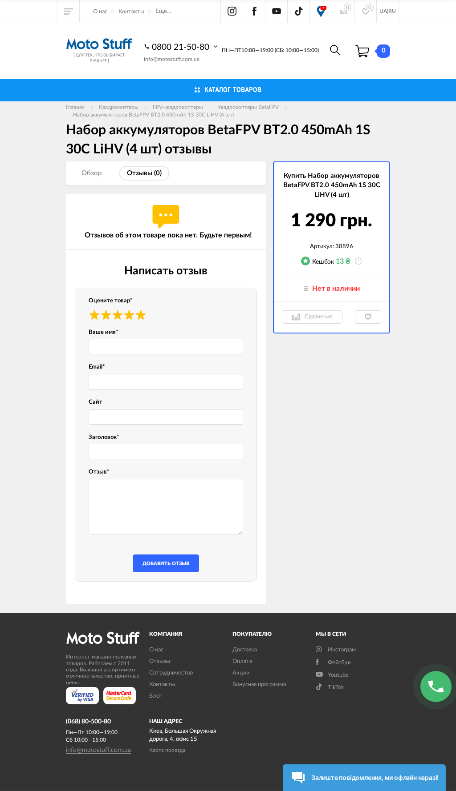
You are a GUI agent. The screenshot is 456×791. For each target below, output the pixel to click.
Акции (240, 673)
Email (97, 367)
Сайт (95, 402)
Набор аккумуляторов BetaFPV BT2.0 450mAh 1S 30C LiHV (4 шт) (153, 114)
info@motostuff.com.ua (172, 59)
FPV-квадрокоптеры (178, 107)
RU (392, 11)
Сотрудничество (171, 673)
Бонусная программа (259, 684)
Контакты (131, 12)
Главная (75, 107)
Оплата (242, 661)
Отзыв (99, 472)
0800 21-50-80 (182, 47)
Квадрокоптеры (118, 107)
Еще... (163, 11)
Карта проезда (167, 750)
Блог (155, 696)
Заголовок (104, 437)
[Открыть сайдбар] (68, 11)
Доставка (244, 650)
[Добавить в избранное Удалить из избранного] (368, 317)
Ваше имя (103, 332)
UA (383, 11)
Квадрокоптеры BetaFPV (248, 107)
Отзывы (159, 661)
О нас (100, 12)
